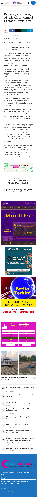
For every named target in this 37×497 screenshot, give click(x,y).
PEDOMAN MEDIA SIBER (22, 481)
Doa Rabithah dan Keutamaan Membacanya (19, 448)
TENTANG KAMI (10, 481)
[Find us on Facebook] (1, 492)
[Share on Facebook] (12, 30)
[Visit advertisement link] (18, 167)
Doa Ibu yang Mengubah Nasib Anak (17, 424)
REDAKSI (4, 483)
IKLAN (3, 481)
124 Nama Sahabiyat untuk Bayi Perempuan (19, 403)
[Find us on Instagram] (6, 492)
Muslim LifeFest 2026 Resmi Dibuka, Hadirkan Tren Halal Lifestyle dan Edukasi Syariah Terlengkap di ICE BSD (20, 440)
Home (5, 11)
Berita (9, 11)
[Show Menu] (2, 2)
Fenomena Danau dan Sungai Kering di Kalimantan (14, 378)
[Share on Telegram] (30, 30)
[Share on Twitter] (18, 30)
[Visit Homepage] (18, 3)
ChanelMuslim (12, 472)
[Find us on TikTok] (11, 492)
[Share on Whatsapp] (24, 30)
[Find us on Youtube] (8, 492)
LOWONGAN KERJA (14, 483)
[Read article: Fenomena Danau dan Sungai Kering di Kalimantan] (18, 363)
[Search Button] (28, 2)
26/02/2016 (7, 26)
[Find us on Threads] (13, 492)
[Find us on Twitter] (4, 492)
